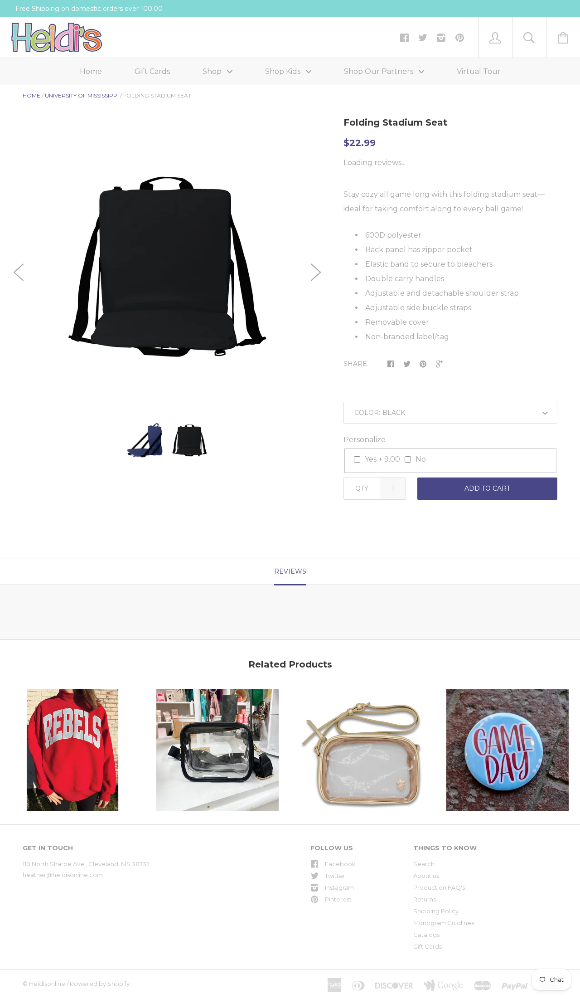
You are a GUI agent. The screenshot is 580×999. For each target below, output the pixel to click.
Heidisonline (47, 983)
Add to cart (487, 488)
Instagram (339, 887)
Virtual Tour (479, 71)
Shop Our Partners (379, 71)
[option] (167, 267)
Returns (424, 899)
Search (424, 863)
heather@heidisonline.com (63, 874)
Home (91, 71)
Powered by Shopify (100, 983)
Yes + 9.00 (382, 459)
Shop (213, 71)
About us (426, 875)
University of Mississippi (82, 95)
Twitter (335, 875)
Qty (361, 488)
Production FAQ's (439, 887)
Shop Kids (283, 71)
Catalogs (426, 934)
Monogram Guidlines (443, 922)
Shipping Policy (436, 911)
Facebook (340, 863)
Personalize (364, 439)
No (421, 459)
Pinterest (338, 899)
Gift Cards (152, 71)
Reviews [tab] (290, 571)
